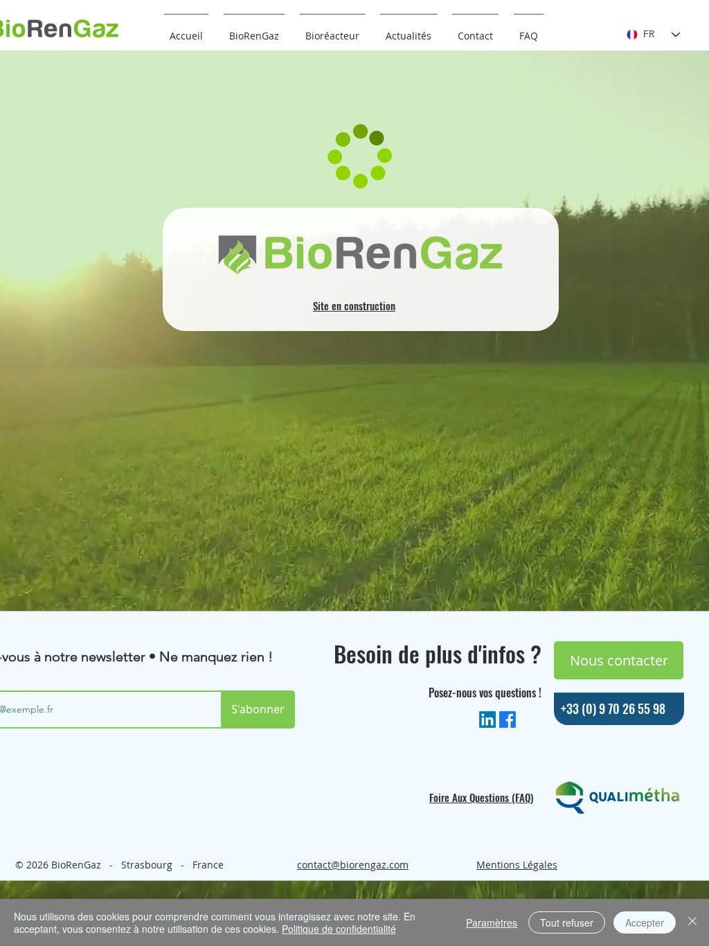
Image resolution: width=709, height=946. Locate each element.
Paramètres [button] (491, 922)
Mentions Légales (516, 864)
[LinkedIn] (487, 719)
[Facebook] (507, 719)
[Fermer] (692, 922)
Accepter (644, 922)
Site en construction (354, 305)
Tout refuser (566, 922)
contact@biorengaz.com (353, 864)
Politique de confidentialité (339, 929)
